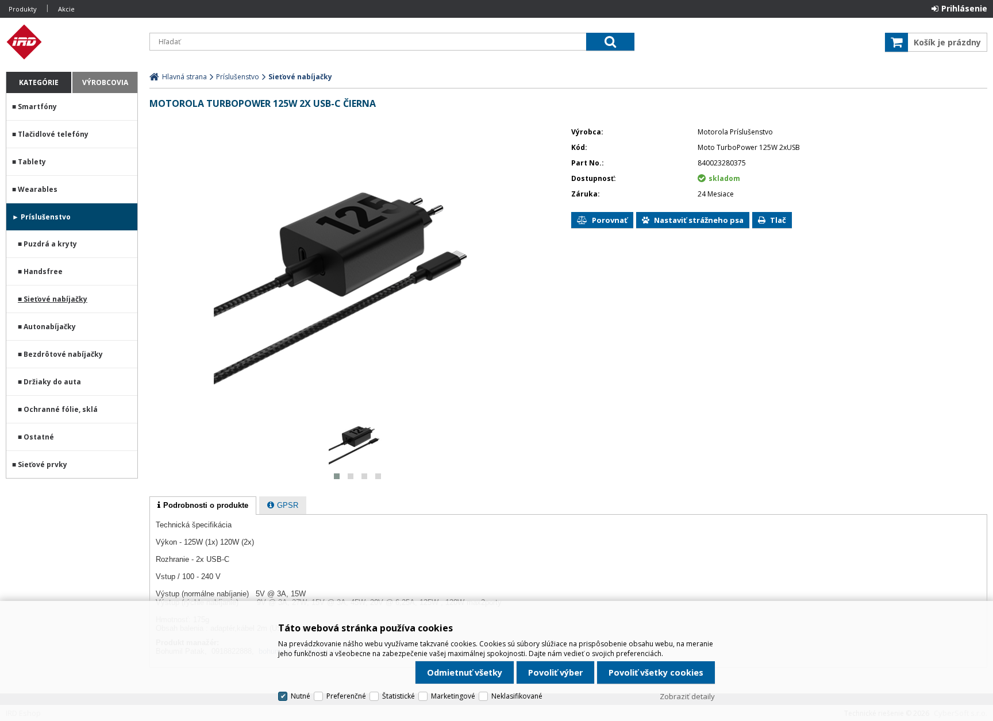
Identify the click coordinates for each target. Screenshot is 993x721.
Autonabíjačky (50, 326)
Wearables (37, 189)
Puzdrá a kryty (50, 244)
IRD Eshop (72, 42)
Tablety (32, 162)
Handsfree (43, 271)
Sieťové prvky (42, 464)
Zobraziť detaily (687, 696)
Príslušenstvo (46, 217)
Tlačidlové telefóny (53, 134)
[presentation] (203, 505)
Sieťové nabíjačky (55, 299)
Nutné (300, 696)
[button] (337, 476)
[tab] (202, 505)
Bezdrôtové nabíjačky (63, 354)
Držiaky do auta (52, 382)
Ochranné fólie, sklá (61, 409)
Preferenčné (346, 696)
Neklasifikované (516, 696)
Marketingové (453, 696)
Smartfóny (37, 106)
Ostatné (39, 437)
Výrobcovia (105, 82)
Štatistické (398, 696)
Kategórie (39, 82)
